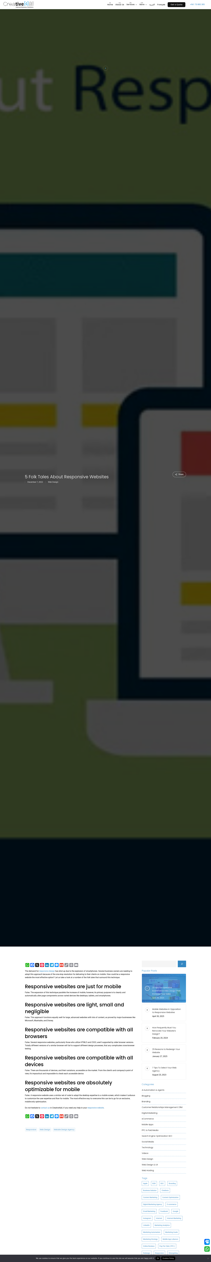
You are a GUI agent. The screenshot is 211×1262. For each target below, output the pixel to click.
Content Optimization (170, 1197)
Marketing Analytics (162, 1225)
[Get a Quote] (207, 1242)
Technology (147, 1147)
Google (175, 1211)
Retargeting (173, 1253)
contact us (45, 1108)
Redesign (146, 1253)
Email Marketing (149, 1211)
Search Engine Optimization (157, 1136)
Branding (146, 1101)
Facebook (164, 1211)
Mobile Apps (147, 1124)
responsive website (95, 1108)
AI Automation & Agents (153, 1090)
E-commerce (171, 1204)
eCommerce (148, 1118)
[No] (208, 1258)
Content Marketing (150, 1197)
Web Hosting (148, 1170)
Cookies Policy (168, 1258)
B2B (154, 1183)
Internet (159, 1218)
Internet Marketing (174, 1218)
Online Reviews (148, 1246)
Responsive (31, 1129)
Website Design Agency (64, 1129)
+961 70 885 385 (197, 4)
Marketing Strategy (150, 1239)
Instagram (147, 1218)
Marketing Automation (151, 1232)
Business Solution (150, 1190)
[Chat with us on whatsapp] (207, 1249)
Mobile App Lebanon (170, 1239)
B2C (162, 1183)
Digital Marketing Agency (152, 1204)
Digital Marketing (149, 1113)
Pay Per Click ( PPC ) (167, 1246)
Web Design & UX (150, 1164)
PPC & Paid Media (150, 1130)
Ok (158, 1258)
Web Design (53, 482)
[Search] (182, 964)
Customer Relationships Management (162, 1107)
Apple (145, 1183)
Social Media (148, 1141)
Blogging (146, 1095)
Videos (145, 1153)
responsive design (47, 971)
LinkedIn (146, 1225)
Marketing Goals (171, 1232)
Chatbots (165, 1190)
